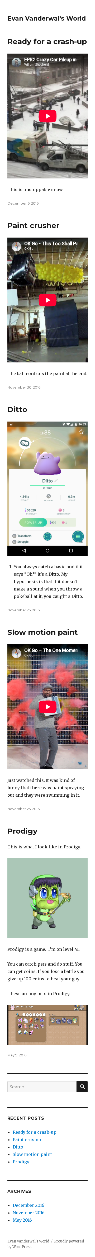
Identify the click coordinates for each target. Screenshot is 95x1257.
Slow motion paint (42, 632)
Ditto (17, 409)
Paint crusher (33, 225)
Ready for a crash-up (47, 41)
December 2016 (28, 1205)
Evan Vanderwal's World (46, 18)
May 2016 (22, 1220)
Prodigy (22, 830)
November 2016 (29, 1212)
